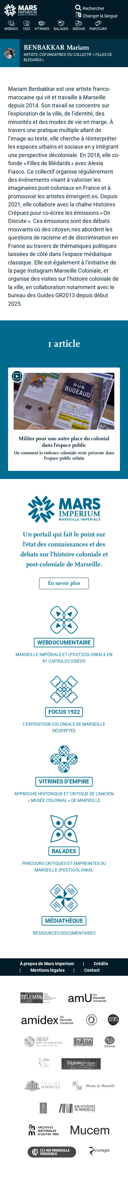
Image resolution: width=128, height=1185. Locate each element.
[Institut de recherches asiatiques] (83, 1041)
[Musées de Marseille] (93, 1085)
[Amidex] (47, 1019)
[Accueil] (64, 10)
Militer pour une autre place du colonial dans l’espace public (64, 448)
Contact (92, 970)
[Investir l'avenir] (91, 1019)
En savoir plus (64, 583)
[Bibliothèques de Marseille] (78, 1108)
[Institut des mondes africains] (43, 1041)
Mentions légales (47, 970)
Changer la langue (100, 15)
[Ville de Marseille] (42, 1085)
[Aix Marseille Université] (87, 997)
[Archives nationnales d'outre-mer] (44, 1129)
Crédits (101, 963)
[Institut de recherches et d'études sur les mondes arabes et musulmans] (109, 1041)
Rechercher (93, 8)
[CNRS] (113, 1019)
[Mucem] (90, 1129)
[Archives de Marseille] (43, 1108)
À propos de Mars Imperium (47, 963)
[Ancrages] (99, 1152)
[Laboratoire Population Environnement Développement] (44, 1063)
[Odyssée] (81, 1063)
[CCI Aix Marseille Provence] (52, 1152)
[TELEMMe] (39, 997)
